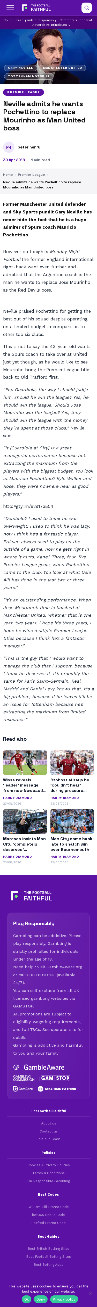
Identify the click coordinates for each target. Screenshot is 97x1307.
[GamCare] (23, 1089)
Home (8, 175)
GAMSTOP (23, 1006)
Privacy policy (64, 1299)
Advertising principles (49, 25)
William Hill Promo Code (48, 1207)
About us (48, 1123)
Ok (26, 1299)
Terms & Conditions (48, 1173)
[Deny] (90, 1293)
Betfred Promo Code (48, 1223)
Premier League (23, 92)
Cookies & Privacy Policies (48, 1165)
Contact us (49, 1131)
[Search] (86, 8)
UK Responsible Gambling (48, 1181)
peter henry (29, 147)
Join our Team (48, 1139)
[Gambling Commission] (23, 1078)
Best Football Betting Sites (48, 1257)
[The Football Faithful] (36, 8)
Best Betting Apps (48, 1265)
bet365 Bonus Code (48, 1215)
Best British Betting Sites (49, 1249)
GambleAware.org (64, 966)
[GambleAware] (44, 1067)
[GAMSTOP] (55, 1078)
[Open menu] (10, 8)
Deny (40, 1299)
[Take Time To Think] (57, 1089)
